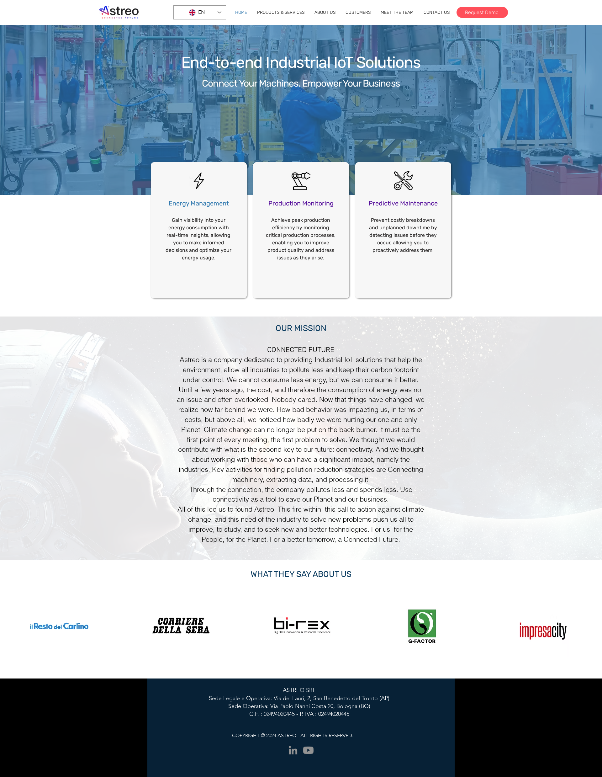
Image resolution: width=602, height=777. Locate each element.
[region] (199, 230)
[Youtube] (308, 750)
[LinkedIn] (293, 750)
